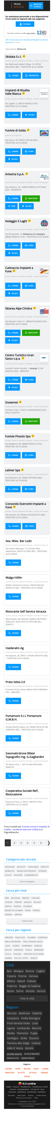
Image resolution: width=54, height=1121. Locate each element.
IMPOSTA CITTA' (13, 1058)
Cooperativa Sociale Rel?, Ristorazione (22, 792)
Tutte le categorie (27, 881)
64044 (29, 689)
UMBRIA (8, 958)
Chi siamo (11, 1095)
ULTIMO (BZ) (29, 551)
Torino (36, 910)
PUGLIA (28, 950)
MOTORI (27, 1069)
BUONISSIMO (32, 1092)
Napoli (8, 906)
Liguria (11, 1028)
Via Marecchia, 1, (14, 764)
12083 (24, 187)
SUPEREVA (42, 1092)
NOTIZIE (8, 1069)
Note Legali (21, 1095)
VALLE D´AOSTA (21, 958)
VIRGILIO (16, 1087)
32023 (18, 621)
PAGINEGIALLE (25, 1087)
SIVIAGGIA (12, 1092)
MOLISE (8, 950)
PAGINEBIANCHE (23, 1089)
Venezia (8, 914)
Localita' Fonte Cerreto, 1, (17, 368)
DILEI (42, 1089)
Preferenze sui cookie (24, 1098)
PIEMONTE (16, 189)
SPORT (17, 1069)
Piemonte (22, 1033)
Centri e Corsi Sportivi (13, 135)
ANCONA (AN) (35, 764)
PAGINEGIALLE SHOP (40, 1087)
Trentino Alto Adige (18, 1043)
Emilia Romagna (30, 1018)
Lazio (35, 1023)
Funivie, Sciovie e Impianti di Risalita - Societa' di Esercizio (26, 61)
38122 (25, 801)
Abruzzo (12, 1013)
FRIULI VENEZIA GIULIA (33, 941)
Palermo (27, 906)
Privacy (31, 1095)
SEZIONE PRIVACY (27, 1058)
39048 (32, 727)
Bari (7, 898)
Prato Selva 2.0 (15, 682)
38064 (29, 321)
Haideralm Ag (15, 648)
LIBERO (9, 1087)
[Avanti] (47, 842)
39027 (23, 655)
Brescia (25, 898)
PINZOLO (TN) (18, 236)
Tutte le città (27, 921)
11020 (22, 410)
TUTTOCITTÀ (34, 1089)
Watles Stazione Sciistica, (18, 585)
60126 (25, 764)
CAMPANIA (42, 937)
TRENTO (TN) (35, 801)
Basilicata (24, 1013)
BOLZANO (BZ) (12, 67)
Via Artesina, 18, (13, 187)
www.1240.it (31, 33)
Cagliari (36, 898)
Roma (28, 910)
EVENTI (27, 1076)
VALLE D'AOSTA (12, 412)
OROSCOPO (9, 1072)
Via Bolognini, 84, (13, 443)
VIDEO (36, 1069)
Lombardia (23, 1028)
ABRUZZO (24, 371)
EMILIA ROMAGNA (13, 941)
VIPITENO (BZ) (35, 477)
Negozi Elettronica (26, 871)
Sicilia (23, 1038)
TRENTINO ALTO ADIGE (32, 67)
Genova (27, 902)
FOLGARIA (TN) (39, 321)
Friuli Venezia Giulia (18, 1023)
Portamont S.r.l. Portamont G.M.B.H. (23, 717)
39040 (23, 514)
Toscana (34, 1038)
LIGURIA (15, 945)
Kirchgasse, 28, (13, 655)
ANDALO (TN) (31, 103)
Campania (13, 1018)
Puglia (33, 1033)
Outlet (8, 875)
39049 (25, 477)
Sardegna (12, 1038)
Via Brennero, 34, (13, 477)
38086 (8, 236)
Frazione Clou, (12, 410)
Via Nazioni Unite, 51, (15, 321)
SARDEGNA (38, 950)
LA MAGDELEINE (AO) (36, 410)
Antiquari (10, 867)
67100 (40, 368)
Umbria (36, 1043)
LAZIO (7, 945)
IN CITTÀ (21, 1072)
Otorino (42, 871)
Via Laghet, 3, (11, 103)
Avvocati (21, 867)
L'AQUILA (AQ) (12, 371)
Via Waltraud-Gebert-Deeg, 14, (20, 64)
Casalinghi (33, 867)
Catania (8, 902)
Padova (17, 906)
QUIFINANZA (21, 1092)
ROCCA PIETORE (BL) (32, 621)
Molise (11, 1033)
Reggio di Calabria (14, 910)
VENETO (9, 624)
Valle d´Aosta (15, 1048)
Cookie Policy (41, 1095)
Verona (18, 914)
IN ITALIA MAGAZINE (31, 1054)
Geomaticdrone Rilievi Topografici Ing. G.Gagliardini (25, 755)
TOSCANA (17, 954)
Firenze (18, 902)
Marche (36, 1028)
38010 (21, 103)
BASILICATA (20, 937)
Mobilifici (10, 871)
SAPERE (45, 1069)
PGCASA (13, 1089)
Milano (37, 902)
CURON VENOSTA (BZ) (37, 655)
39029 (22, 140)
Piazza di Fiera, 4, (14, 801)
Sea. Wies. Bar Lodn (19, 541)
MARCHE (10, 767)
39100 (38, 64)
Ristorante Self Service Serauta (26, 611)
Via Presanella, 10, (14, 234)
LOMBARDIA (26, 945)
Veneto (29, 1048)
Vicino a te (21, 49)
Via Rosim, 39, (12, 140)
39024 (33, 585)
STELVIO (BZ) (31, 140)
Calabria (37, 1013)
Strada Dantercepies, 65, (18, 727)
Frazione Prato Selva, (16, 689)
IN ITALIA (32, 1072)
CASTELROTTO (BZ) (36, 514)
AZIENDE (44, 1072)
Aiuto (36, 1098)
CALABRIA (31, 937)
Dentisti (45, 867)
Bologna (15, 898)
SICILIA (8, 954)
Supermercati (31, 875)
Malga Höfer (14, 577)
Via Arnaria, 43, (12, 514)
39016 (20, 551)
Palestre (18, 875)
